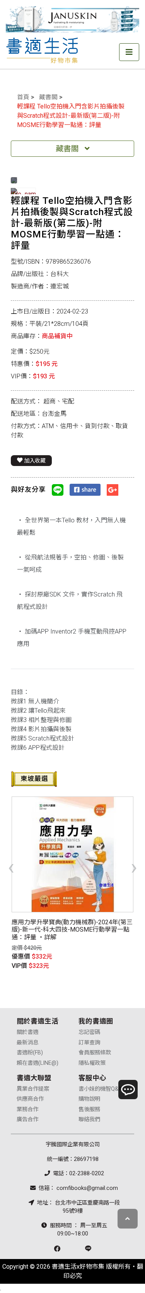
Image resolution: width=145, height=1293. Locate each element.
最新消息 (27, 1042)
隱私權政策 (92, 1063)
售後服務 (89, 1109)
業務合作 (27, 1109)
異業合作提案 (33, 1089)
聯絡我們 (89, 1119)
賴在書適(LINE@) (37, 1063)
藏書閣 (48, 97)
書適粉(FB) (30, 1052)
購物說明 (89, 1099)
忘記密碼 (89, 1032)
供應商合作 (30, 1099)
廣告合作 (27, 1119)
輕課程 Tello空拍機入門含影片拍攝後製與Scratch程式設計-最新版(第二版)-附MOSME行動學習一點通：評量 (71, 116)
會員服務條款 (94, 1052)
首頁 (23, 97)
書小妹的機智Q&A (100, 1089)
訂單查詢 (89, 1042)
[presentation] (11, 867)
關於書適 (27, 1032)
